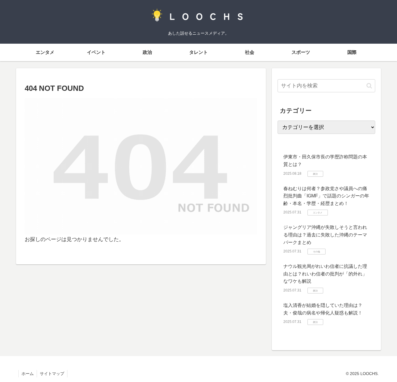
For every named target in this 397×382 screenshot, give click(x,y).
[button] (369, 85)
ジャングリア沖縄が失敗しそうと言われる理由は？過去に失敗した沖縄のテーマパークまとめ (325, 235)
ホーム (28, 373)
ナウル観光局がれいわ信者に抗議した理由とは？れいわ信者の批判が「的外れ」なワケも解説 (325, 274)
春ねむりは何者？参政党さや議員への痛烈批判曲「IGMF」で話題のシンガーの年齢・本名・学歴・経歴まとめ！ (326, 196)
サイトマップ (52, 373)
